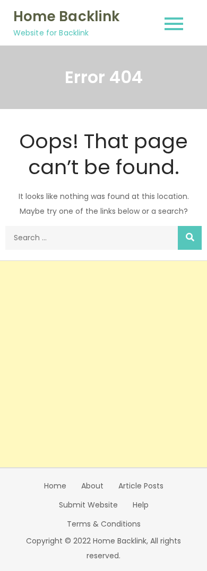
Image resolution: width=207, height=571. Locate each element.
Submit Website (88, 505)
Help (141, 505)
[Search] (190, 238)
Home (55, 486)
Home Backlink (66, 16)
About (92, 486)
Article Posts (140, 486)
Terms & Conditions (104, 524)
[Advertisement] (103, 364)
